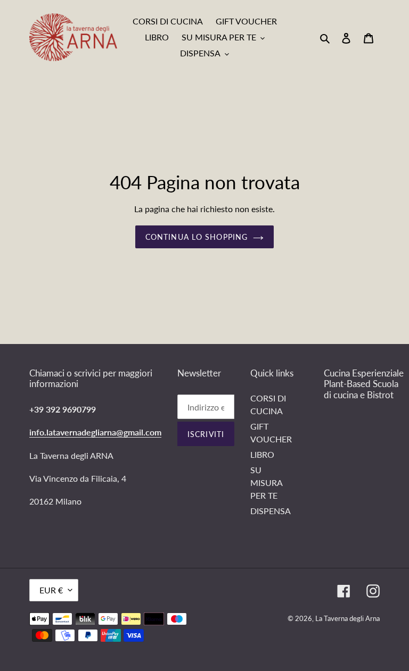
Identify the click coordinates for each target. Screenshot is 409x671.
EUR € (51, 590)
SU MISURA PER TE (266, 482)
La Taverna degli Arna (347, 618)
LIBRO (262, 454)
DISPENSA (270, 511)
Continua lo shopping (196, 236)
